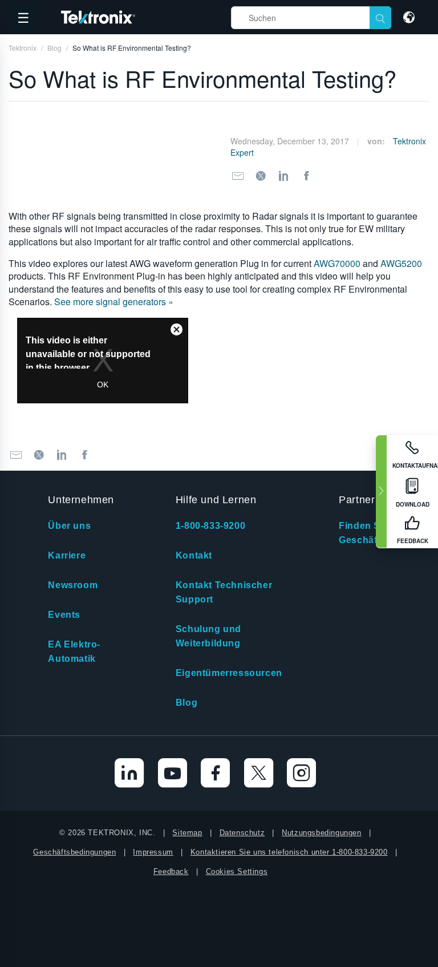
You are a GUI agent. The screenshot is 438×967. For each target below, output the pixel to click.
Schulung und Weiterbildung (208, 636)
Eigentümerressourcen (229, 673)
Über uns (69, 526)
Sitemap (187, 832)
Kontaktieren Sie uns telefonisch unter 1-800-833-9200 (289, 852)
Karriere (67, 555)
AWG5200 (401, 263)
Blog (186, 702)
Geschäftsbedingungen (74, 852)
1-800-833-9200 (210, 526)
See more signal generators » (113, 301)
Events (64, 615)
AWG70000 (337, 263)
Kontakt (194, 555)
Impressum (153, 852)
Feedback (171, 871)
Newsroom (73, 585)
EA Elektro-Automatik (74, 651)
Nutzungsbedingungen (321, 832)
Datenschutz (242, 832)
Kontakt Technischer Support (224, 592)
